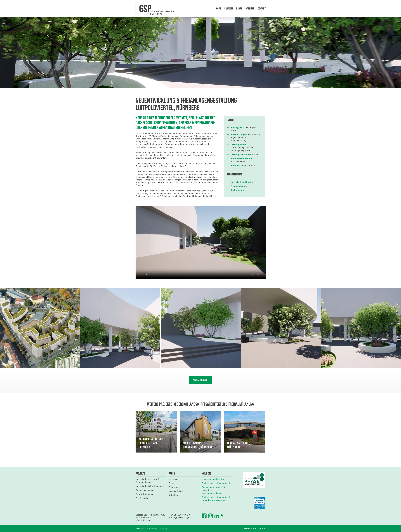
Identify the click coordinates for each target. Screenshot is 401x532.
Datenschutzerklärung (249, 528)
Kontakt (262, 8)
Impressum (261, 528)
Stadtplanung (237, 190)
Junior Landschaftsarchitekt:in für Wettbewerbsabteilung (216, 498)
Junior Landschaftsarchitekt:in (216, 483)
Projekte (228, 8)
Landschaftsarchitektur (241, 182)
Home (218, 8)
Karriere (250, 8)
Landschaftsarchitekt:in (213, 479)
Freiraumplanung (238, 186)
